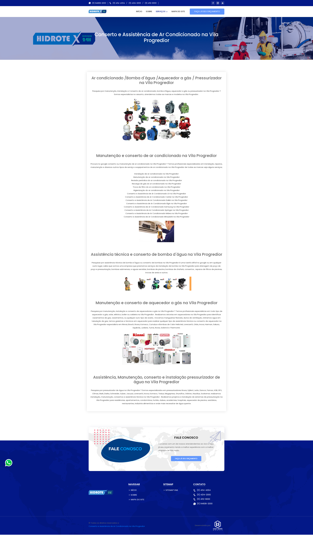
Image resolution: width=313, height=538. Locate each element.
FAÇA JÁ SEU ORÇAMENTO (207, 11)
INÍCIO (139, 11)
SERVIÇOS (161, 11)
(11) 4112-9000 (150, 3)
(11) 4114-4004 (119, 3)
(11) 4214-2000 (135, 3)
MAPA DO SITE (178, 11)
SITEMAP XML (172, 490)
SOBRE (149, 11)
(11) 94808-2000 (99, 3)
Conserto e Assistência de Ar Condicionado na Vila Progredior (117, 526)
